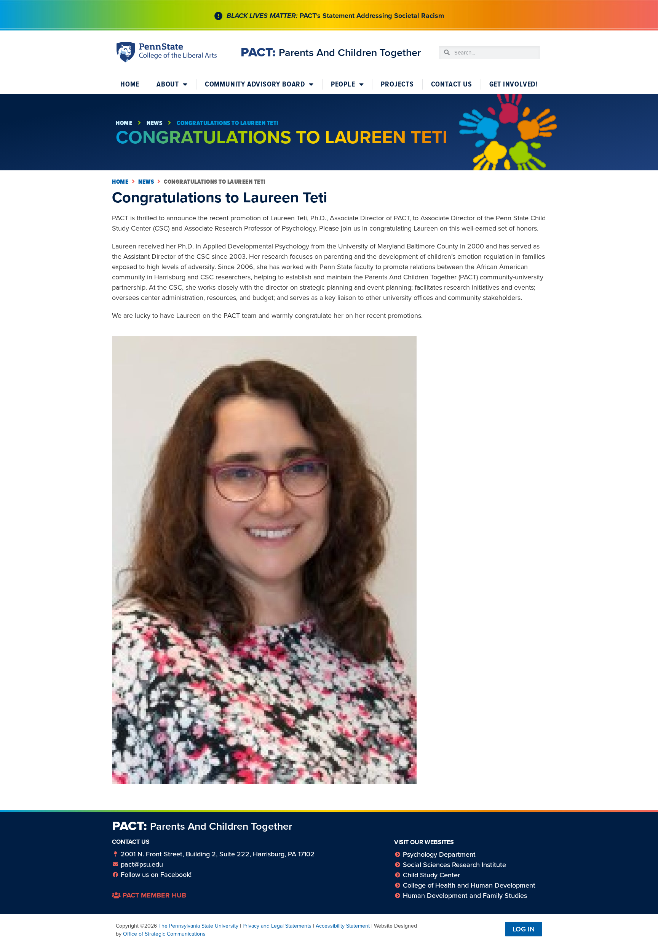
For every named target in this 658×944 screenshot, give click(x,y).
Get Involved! (513, 84)
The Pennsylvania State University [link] (198, 926)
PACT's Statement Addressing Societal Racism (335, 16)
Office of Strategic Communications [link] (164, 934)
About (168, 84)
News (154, 123)
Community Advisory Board (255, 84)
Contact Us (451, 84)
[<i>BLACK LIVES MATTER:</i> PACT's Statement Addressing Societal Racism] (218, 16)
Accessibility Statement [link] (343, 926)
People (343, 84)
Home (129, 84)
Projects (397, 84)
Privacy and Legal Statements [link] (277, 926)
